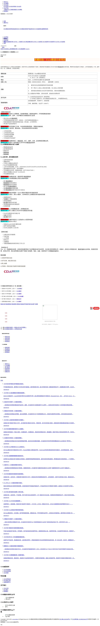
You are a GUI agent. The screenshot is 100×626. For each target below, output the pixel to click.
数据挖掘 (80, 249)
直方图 (5, 217)
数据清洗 (20, 141)
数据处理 (60, 66)
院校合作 (6, 38)
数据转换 (6, 152)
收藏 (2, 56)
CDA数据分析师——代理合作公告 (13, 329)
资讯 (5, 41)
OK (1, 624)
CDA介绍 (6, 588)
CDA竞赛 (6, 6)
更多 (2, 380)
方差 (5, 215)
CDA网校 (6, 3)
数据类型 (14, 118)
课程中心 (6, 22)
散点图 (5, 202)
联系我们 (6, 11)
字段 (8, 186)
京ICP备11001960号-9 (64, 619)
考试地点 (7, 341)
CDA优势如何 (7, 579)
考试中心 (6, 1)
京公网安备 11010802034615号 (80, 619)
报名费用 (7, 350)
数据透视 (27, 176)
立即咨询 (96, 308)
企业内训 (6, 40)
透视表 (18, 304)
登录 (3, 47)
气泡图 (5, 199)
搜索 (15, 46)
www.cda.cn (15, 619)
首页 (5, 21)
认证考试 (6, 37)
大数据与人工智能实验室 (10, 9)
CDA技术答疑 (12, 6)
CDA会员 (18, 6)
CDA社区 (6, 5)
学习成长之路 (7, 580)
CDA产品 (6, 8)
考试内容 (7, 339)
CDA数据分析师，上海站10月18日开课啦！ (15, 327)
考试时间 (7, 349)
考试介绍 (7, 336)
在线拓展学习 (7, 582)
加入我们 (6, 589)
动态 (5, 43)
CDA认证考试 (7, 571)
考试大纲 (7, 338)
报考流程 (7, 347)
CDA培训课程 (7, 569)
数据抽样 (6, 154)
